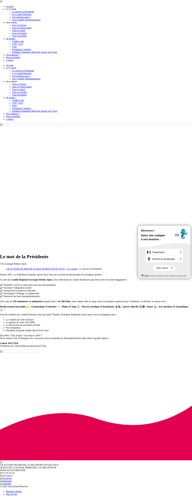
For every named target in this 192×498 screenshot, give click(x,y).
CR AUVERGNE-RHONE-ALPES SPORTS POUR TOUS (35, 269)
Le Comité (72, 269)
